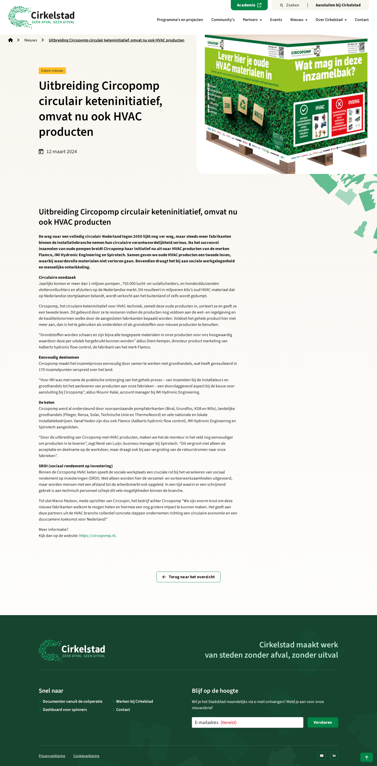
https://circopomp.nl (97, 536)
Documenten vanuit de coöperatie (72, 701)
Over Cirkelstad (329, 20)
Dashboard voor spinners (65, 709)
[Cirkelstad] (41, 17)
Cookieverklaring (86, 756)
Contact (362, 20)
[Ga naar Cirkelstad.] (10, 40)
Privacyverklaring (52, 756)
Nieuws (296, 20)
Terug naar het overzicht (191, 577)
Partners (250, 20)
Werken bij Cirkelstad (134, 701)
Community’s (223, 20)
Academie (246, 5)
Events (276, 20)
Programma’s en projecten (180, 20)
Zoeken (292, 5)
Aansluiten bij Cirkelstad (338, 5)
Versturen (323, 722)
